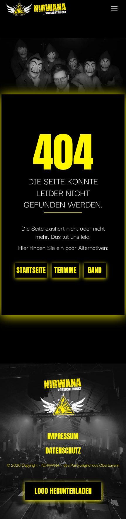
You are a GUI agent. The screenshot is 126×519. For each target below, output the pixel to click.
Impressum (63, 436)
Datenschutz (63, 451)
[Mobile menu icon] (114, 9)
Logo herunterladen (63, 491)
